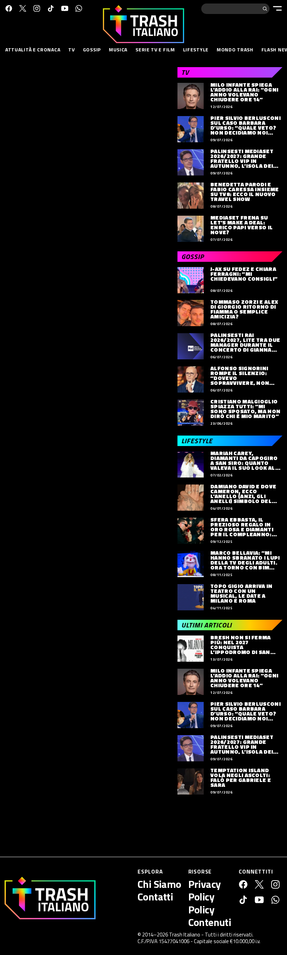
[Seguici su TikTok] (51, 8)
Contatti (155, 897)
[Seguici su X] (23, 8)
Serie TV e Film (155, 49)
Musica (118, 49)
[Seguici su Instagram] (37, 8)
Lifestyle (196, 49)
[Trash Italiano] (50, 898)
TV (71, 49)
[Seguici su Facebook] (9, 8)
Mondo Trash (235, 49)
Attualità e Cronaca (32, 49)
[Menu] (277, 8)
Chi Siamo (159, 884)
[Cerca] (265, 8)
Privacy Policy (204, 890)
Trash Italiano (184, 935)
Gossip (92, 49)
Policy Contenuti (209, 916)
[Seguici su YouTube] (65, 8)
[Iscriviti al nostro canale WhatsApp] (79, 8)
